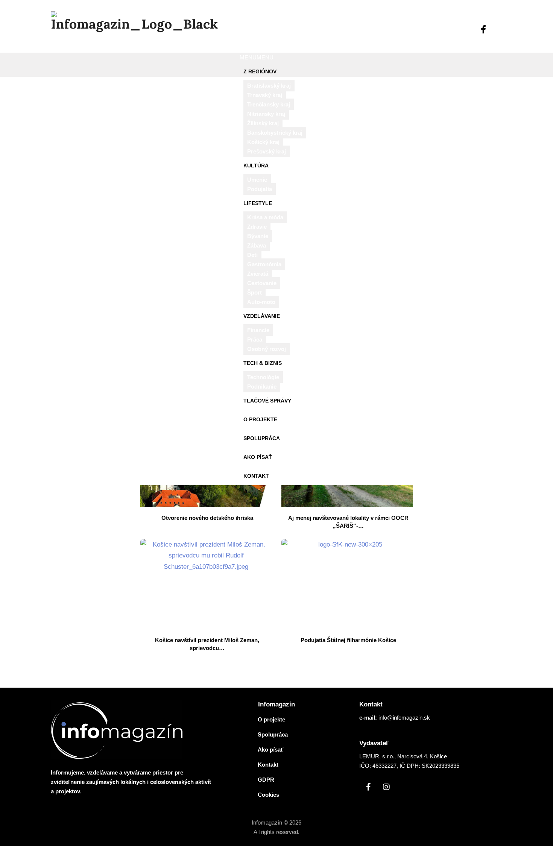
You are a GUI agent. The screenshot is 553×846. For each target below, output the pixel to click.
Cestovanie (261, 283)
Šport (254, 292)
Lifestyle (257, 203)
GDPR (266, 779)
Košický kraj (263, 142)
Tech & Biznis (262, 363)
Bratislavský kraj (269, 85)
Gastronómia (264, 264)
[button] (256, 57)
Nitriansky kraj (266, 114)
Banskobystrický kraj (274, 132)
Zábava (256, 245)
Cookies (268, 794)
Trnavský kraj (264, 95)
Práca (254, 339)
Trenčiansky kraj (268, 104)
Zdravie (257, 226)
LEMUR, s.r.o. (376, 756)
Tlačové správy (267, 401)
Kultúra (256, 166)
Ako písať (257, 457)
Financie (258, 330)
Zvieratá (257, 273)
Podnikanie (261, 386)
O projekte (260, 419)
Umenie (257, 179)
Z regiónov (259, 71)
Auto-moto (261, 302)
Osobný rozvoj (266, 349)
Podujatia (259, 189)
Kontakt (256, 476)
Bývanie (257, 236)
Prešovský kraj (266, 151)
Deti (252, 255)
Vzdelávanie (261, 316)
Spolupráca (261, 438)
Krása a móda (265, 217)
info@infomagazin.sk (404, 717)
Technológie (263, 377)
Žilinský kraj (263, 123)
